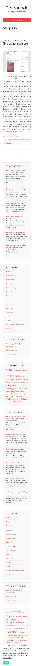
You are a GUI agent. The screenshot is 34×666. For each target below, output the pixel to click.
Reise (21, 394)
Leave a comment (7, 143)
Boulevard (14, 139)
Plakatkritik (9, 296)
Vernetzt (8, 316)
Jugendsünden (10, 292)
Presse (13, 394)
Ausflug (15, 370)
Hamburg (9, 284)
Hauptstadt (11, 385)
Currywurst (13, 373)
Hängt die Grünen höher (13, 203)
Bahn (26, 370)
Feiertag (17, 382)
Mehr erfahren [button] (7, 658)
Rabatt (17, 394)
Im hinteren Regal (13, 136)
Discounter (21, 376)
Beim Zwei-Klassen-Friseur (14, 216)
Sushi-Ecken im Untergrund (14, 245)
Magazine (27, 139)
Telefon (20, 396)
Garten (26, 382)
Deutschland (20, 139)
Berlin (8, 271)
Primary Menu (17, 20)
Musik (7, 391)
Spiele (25, 394)
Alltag (8, 139)
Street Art (11, 396)
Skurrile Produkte (11, 304)
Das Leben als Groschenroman (15, 41)
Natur (11, 391)
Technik (16, 396)
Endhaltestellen (19, 379)
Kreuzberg (9, 389)
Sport (7, 396)
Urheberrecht (9, 401)
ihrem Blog (27, 127)
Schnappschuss (10, 300)
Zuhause (8, 328)
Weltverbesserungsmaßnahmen (15, 324)
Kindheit (25, 386)
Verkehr (14, 402)
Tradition (9, 399)
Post (23, 391)
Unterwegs (9, 308)
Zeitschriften (11, 141)
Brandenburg (10, 279)
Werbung (23, 402)
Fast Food (13, 382)
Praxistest (8, 394)
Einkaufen (10, 379)
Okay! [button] (6, 662)
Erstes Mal (25, 379)
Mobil (26, 389)
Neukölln (16, 391)
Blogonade (17, 7)
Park (21, 391)
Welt (19, 402)
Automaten (21, 370)
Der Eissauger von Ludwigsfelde (16, 232)
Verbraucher (9, 312)
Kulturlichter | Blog (12, 350)
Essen (8, 382)
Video (8, 320)
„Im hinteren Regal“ (15, 89)
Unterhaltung (21, 399)
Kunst (15, 389)
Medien (5, 141)
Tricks (14, 399)
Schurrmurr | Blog (11, 354)
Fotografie (22, 382)
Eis (14, 379)
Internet (20, 386)
